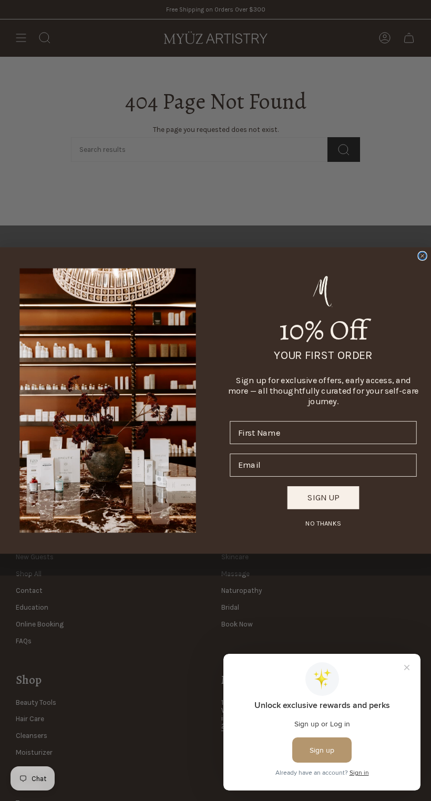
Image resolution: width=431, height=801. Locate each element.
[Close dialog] (422, 256)
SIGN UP (323, 497)
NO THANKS (323, 523)
